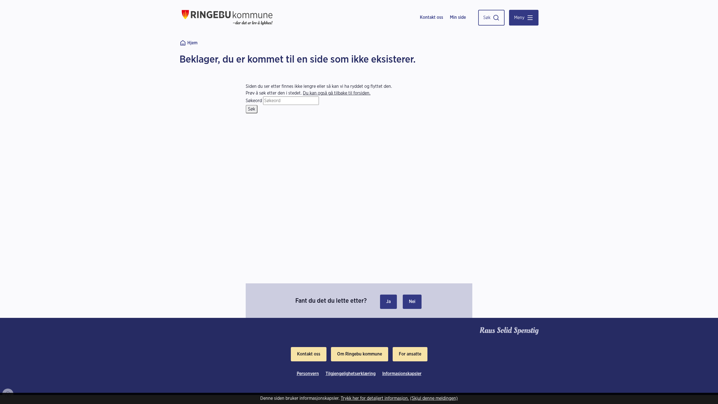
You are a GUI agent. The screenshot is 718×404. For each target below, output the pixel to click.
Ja (388, 301)
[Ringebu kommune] (227, 17)
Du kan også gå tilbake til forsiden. (336, 93)
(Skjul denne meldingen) (434, 398)
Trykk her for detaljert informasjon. (375, 398)
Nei (412, 301)
